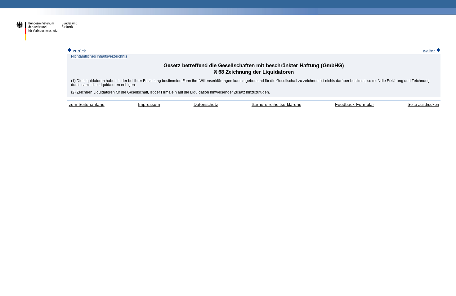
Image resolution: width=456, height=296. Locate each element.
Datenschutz (206, 104)
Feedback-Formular (354, 104)
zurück (79, 51)
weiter (429, 51)
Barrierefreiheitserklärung (277, 104)
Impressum (149, 104)
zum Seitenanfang (87, 104)
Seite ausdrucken (423, 104)
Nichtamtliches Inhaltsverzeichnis (99, 56)
